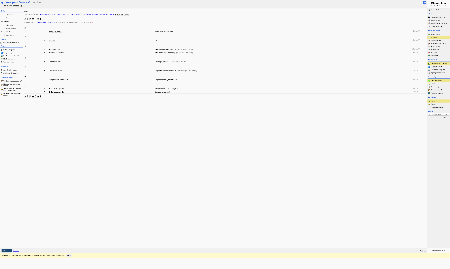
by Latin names (8, 15)
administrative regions (10, 70)
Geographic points (9, 53)
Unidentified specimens (438, 43)
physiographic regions (10, 73)
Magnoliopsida (55, 49)
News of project (436, 87)
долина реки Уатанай (122, 14)
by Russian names (10, 18)
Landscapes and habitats (11, 56)
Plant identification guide (438, 17)
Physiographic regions (438, 73)
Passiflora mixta (55, 71)
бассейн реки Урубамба (90, 14)
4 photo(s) (416, 52)
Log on (433, 101)
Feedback (16, 251)
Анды (53, 14)
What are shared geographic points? (12, 94)
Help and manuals (436, 90)
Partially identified (436, 40)
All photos (434, 37)
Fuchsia (52, 40)
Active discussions (436, 81)
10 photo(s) (416, 49)
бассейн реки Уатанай (106, 14)
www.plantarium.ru (438, 251)
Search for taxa (435, 20)
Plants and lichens (9, 59)
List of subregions (9, 50)
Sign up (433, 104)
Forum (433, 84)
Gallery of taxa (435, 46)
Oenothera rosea (55, 62)
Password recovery (437, 107)
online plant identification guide (438, 4)
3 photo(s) (416, 70)
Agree (69, 255)
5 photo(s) (416, 40)
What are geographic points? (12, 81)
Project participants (437, 93)
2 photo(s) (416, 79)
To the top (423, 251)
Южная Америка (45, 14)
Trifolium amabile (56, 92)
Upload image (435, 34)
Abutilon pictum (55, 31)
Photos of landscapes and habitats (11, 85)
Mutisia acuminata (56, 53)
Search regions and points (439, 23)
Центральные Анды (62, 14)
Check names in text (437, 26)
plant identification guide (46, 22)
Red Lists (434, 52)
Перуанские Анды (76, 14)
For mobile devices (437, 10)
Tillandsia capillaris (57, 89)
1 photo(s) (416, 31)
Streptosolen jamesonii (58, 80)
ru (425, 2)
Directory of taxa (436, 49)
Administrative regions (438, 70)
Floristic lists (434, 56)
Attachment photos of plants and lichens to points (12, 89)
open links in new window (11, 42)
